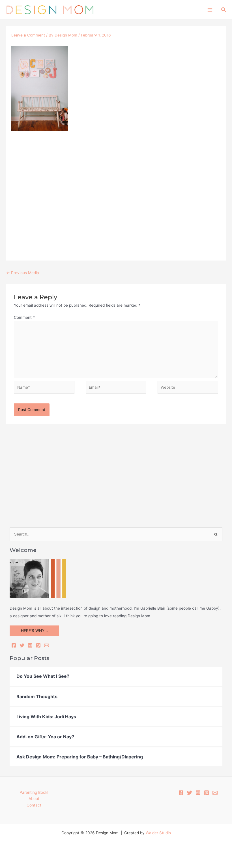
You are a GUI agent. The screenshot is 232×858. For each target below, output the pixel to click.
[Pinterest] (38, 645)
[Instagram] (30, 645)
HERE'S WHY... (34, 630)
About (34, 798)
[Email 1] (215, 792)
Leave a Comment (28, 35)
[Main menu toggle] (210, 10)
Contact (34, 805)
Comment (24, 317)
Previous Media (22, 272)
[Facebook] (13, 645)
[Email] (46, 645)
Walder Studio (158, 833)
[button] (223, 9)
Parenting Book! (34, 792)
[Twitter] (22, 645)
